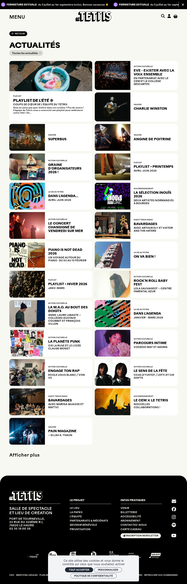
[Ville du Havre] (32, 555)
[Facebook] (174, 509)
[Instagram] (174, 517)
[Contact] (174, 501)
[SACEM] (155, 555)
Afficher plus (24, 455)
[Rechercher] (163, 16)
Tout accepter (79, 569)
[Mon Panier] (175, 16)
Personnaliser (108, 569)
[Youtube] (173, 535)
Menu (17, 17)
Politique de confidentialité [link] (93, 575)
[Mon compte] (169, 16)
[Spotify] (174, 524)
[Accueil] (93, 16)
